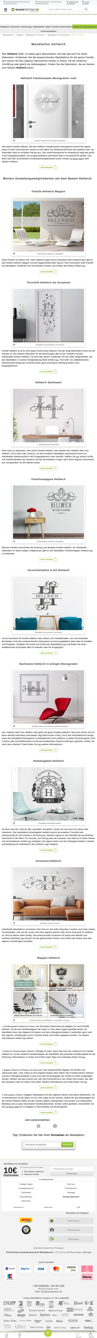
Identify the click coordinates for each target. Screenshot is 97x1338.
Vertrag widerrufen (71, 1197)
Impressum (26, 1201)
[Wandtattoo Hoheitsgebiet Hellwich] (48, 794)
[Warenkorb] (90, 1335)
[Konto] (6, 1335)
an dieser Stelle (77, 159)
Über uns (71, 1184)
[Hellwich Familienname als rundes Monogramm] (48, 111)
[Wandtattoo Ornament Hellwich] (48, 894)
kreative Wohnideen (62, 27)
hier (83, 266)
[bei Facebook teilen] (49, 1126)
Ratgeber (20, 35)
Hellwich (80, 35)
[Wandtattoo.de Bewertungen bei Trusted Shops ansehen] (26, 1234)
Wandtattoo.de (7, 35)
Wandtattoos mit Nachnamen (59, 35)
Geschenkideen (48, 31)
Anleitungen (26, 27)
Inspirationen (73, 1230)
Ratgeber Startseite (10, 27)
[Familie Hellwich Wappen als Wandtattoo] (48, 224)
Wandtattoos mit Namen (35, 35)
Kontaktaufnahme (26, 1188)
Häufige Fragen (26, 1184)
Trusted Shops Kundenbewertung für (29, 1252)
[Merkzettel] (77, 1335)
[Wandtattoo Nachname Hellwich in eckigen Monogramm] (48, 697)
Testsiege (71, 1192)
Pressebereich (71, 1188)
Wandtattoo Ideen (42, 27)
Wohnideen (73, 1239)
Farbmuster (26, 1192)
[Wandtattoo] (25, 10)
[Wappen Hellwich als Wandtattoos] (48, 991)
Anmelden (71, 1174)
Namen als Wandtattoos (85, 27)
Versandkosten (26, 1197)
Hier (22, 938)
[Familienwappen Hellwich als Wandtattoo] (48, 512)
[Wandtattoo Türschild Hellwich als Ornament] (48, 315)
